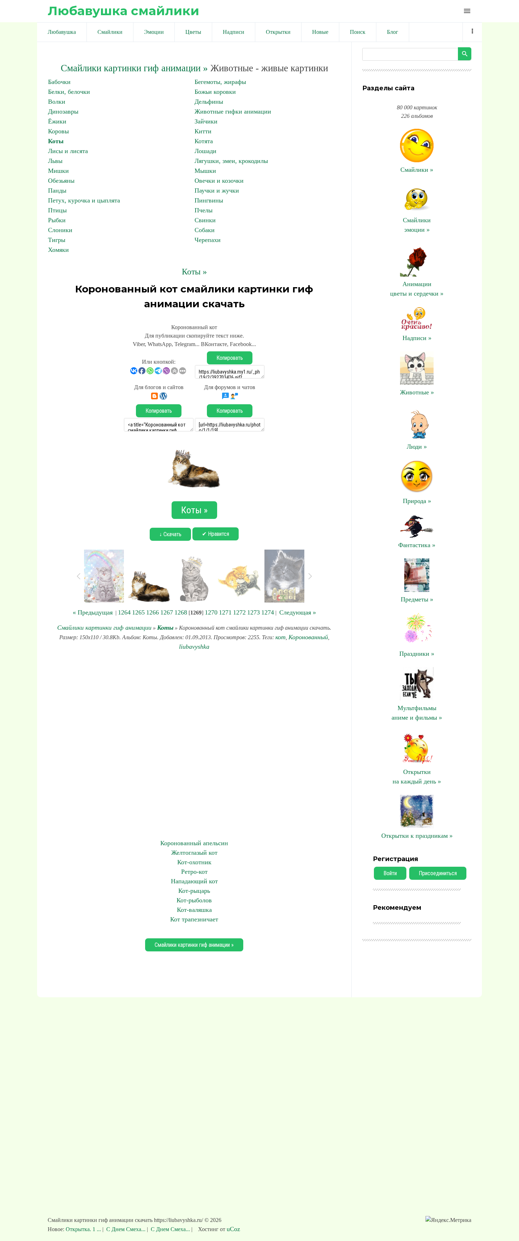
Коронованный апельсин (194, 843)
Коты (56, 141)
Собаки (205, 230)
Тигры (56, 239)
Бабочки (59, 81)
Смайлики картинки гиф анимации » (134, 68)
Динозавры (63, 111)
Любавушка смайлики (123, 10)
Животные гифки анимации (233, 111)
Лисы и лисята (68, 151)
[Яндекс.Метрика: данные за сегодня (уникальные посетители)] (448, 1220)
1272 (239, 612)
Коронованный (308, 637)
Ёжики (57, 121)
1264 (124, 612)
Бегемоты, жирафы (220, 81)
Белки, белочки (69, 91)
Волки (56, 101)
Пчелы (204, 210)
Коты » (194, 271)
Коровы (58, 131)
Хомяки (58, 249)
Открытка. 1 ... (84, 1229)
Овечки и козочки (219, 180)
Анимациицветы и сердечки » (416, 288)
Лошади (205, 151)
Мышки (205, 170)
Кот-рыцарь (194, 890)
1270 (211, 612)
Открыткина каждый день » (417, 776)
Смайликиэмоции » (417, 225)
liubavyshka (194, 646)
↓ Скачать (170, 534)
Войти (390, 873)
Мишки (58, 170)
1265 (138, 612)
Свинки (205, 220)
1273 (253, 612)
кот (280, 637)
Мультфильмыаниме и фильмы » (417, 712)
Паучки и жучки (217, 190)
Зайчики (206, 121)
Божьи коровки (215, 91)
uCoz (233, 1229)
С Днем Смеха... (126, 1229)
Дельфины (209, 101)
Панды (57, 190)
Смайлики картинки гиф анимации (104, 627)
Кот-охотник (194, 862)
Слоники (60, 230)
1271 (225, 612)
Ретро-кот (194, 871)
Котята (204, 141)
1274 (267, 612)
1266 (152, 612)
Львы (55, 160)
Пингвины (209, 200)
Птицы (57, 210)
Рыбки (57, 220)
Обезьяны (61, 180)
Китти (203, 131)
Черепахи (208, 239)
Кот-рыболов (194, 900)
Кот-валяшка (194, 909)
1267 (166, 612)
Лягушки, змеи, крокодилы (231, 160)
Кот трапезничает (194, 919)
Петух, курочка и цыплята (84, 200)
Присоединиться (438, 873)
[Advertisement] (194, 745)
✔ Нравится (215, 534)
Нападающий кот (194, 881)
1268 (180, 612)
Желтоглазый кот (194, 852)
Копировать (229, 358)
